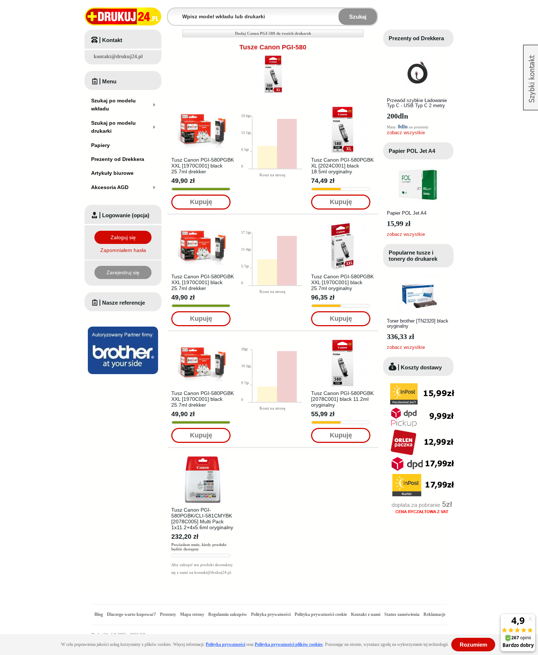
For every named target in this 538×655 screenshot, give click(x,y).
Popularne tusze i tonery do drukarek (413, 255)
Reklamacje (434, 614)
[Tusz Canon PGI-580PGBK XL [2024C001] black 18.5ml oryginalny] (342, 107)
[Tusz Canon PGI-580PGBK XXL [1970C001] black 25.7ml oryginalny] (342, 224)
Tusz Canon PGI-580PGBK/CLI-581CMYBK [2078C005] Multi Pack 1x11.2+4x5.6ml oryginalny (202, 518)
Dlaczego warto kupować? (131, 614)
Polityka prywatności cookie (321, 614)
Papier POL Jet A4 (412, 151)
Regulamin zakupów (227, 614)
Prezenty (168, 614)
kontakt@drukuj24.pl (118, 56)
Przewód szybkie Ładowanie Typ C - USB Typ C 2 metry (417, 103)
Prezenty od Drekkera (416, 38)
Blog (98, 614)
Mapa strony (192, 614)
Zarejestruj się (123, 272)
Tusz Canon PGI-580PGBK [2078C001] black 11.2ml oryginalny (342, 399)
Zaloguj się (123, 237)
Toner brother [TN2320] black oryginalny (417, 323)
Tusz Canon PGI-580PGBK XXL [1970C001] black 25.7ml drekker (202, 165)
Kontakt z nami (365, 614)
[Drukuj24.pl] (123, 16)
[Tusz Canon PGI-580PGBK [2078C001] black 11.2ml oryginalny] (342, 340)
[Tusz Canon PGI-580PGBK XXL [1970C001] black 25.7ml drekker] (202, 107)
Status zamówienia (402, 614)
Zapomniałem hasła (123, 250)
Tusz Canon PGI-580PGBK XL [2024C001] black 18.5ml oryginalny (342, 165)
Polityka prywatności (271, 614)
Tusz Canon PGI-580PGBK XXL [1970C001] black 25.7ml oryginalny (342, 282)
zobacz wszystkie (406, 132)
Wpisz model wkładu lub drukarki (172, 12)
